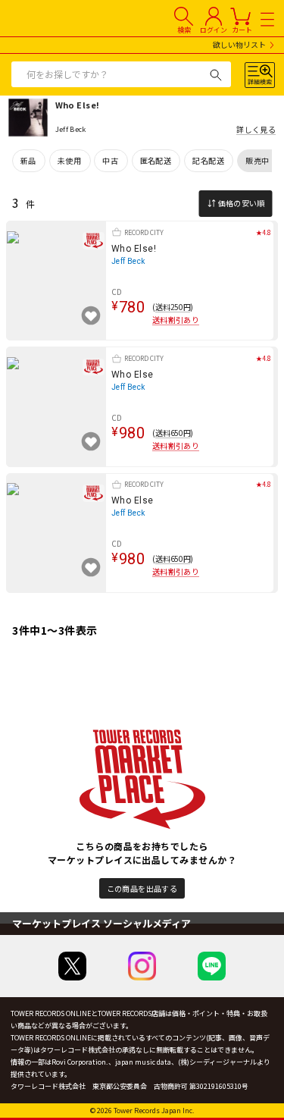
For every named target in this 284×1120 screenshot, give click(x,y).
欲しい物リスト (239, 45)
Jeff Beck (128, 261)
